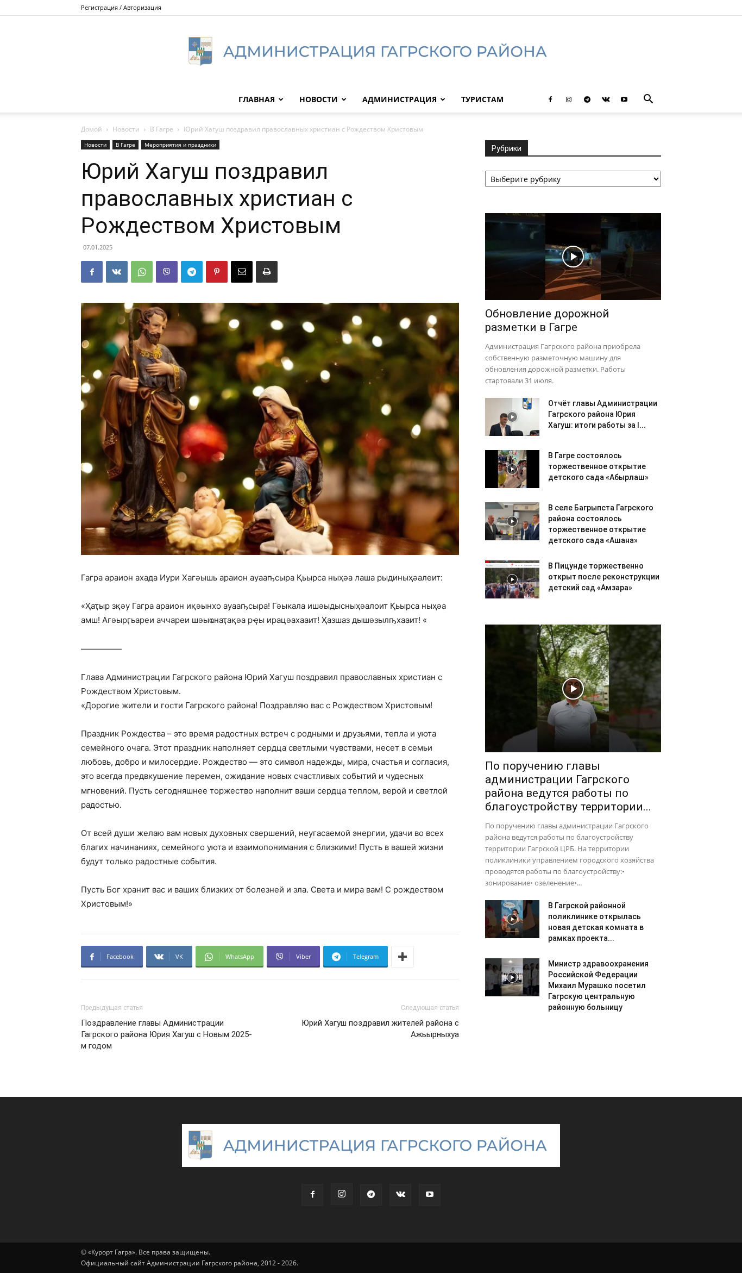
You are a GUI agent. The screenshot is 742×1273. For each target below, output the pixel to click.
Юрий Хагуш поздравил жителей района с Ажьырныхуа (380, 1028)
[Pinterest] (217, 272)
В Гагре (161, 129)
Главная (256, 99)
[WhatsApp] (142, 272)
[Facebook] (550, 99)
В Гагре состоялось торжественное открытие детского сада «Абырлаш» (598, 466)
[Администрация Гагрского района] (371, 51)
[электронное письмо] (242, 272)
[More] (402, 957)
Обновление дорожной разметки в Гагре (547, 320)
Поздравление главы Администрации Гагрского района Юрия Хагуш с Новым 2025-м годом (166, 1034)
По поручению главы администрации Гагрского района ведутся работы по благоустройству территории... (568, 786)
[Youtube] (624, 99)
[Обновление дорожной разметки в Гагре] (573, 256)
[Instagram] (569, 99)
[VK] (117, 272)
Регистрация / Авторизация (121, 7)
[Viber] (167, 272)
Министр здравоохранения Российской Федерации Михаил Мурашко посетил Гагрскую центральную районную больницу (598, 985)
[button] (648, 100)
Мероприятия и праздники (180, 144)
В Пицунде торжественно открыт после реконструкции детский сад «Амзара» (603, 576)
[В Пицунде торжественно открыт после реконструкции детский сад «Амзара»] (512, 579)
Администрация (399, 99)
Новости (318, 99)
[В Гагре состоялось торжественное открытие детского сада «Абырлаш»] (512, 469)
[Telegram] (587, 99)
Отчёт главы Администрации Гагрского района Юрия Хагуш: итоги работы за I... (602, 414)
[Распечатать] (267, 272)
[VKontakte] (606, 99)
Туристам (482, 99)
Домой (91, 129)
